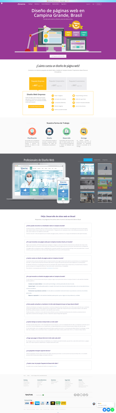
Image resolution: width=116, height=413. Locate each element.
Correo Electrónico (41, 380)
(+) (58, 412)
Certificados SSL (68, 381)
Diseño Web (81, 381)
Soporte (56, 409)
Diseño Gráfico (81, 382)
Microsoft (39, 383)
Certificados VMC (68, 385)
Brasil (28, 375)
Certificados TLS (68, 382)
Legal (24, 409)
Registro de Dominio (54, 381)
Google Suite (39, 382)
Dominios (53, 380)
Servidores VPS (26, 385)
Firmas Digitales (67, 384)
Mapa (41, 409)
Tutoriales (52, 409)
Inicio (25, 375)
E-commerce (26, 384)
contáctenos (50, 268)
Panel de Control (54, 382)
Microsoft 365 (39, 384)
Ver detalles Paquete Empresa (36, 106)
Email (38, 385)
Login (93, 4)
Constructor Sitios (82, 383)
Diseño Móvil (81, 384)
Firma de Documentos (69, 383)
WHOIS (52, 383)
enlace (55, 366)
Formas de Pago (46, 409)
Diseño (80, 380)
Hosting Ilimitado (26, 382)
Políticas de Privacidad (31, 409)
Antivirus (66, 388)
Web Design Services (82, 386)
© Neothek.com (63, 409)
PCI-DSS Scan (67, 386)
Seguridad (67, 380)
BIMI (38, 386)
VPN (65, 389)
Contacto (98, 4)
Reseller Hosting (26, 383)
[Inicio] (21, 4)
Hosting (25, 380)
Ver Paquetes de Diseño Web (58, 56)
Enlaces (37, 409)
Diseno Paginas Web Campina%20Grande (39, 375)
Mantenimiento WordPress (83, 385)
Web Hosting (26, 381)
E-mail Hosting (39, 381)
